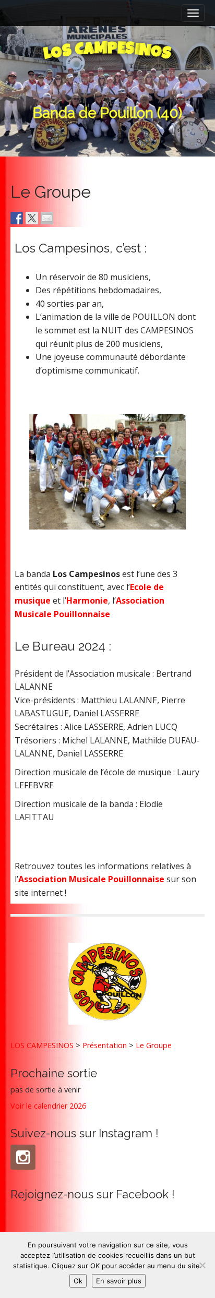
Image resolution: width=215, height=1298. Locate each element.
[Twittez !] (32, 218)
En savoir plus (118, 1281)
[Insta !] (22, 1157)
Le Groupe (154, 1045)
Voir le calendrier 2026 (48, 1106)
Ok (78, 1281)
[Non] (202, 1265)
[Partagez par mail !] (47, 218)
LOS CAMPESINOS (42, 1045)
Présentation (104, 1045)
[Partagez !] (16, 218)
